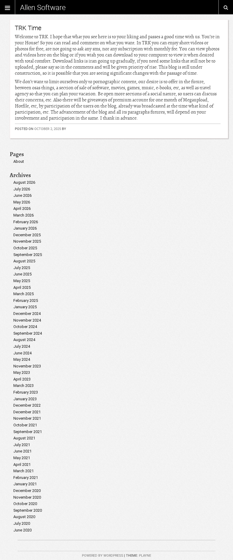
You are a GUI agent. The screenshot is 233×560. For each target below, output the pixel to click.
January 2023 (25, 399)
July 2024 (21, 346)
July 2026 (21, 189)
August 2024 (24, 339)
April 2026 (22, 208)
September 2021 (27, 431)
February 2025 (25, 300)
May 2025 (21, 280)
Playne (145, 556)
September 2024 (27, 333)
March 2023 (23, 385)
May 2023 (21, 372)
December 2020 (27, 490)
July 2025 (21, 267)
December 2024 (27, 313)
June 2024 (22, 353)
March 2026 (23, 215)
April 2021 (22, 464)
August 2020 (24, 516)
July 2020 (21, 523)
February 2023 (25, 392)
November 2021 (27, 418)
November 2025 (27, 241)
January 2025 (25, 307)
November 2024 (27, 320)
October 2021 (25, 425)
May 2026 (21, 202)
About (18, 161)
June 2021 (22, 451)
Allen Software (43, 7)
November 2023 (27, 366)
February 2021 (25, 477)
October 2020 (25, 503)
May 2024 (21, 359)
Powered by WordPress (102, 556)
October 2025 (25, 248)
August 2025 (24, 261)
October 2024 (25, 326)
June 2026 (22, 195)
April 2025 (22, 287)
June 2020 (22, 530)
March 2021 (23, 471)
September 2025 (27, 254)
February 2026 (25, 222)
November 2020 (27, 497)
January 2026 (25, 228)
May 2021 (21, 458)
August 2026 (24, 182)
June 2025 (22, 274)
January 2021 (25, 484)
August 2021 (24, 438)
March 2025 (23, 294)
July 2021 (21, 444)
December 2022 (27, 405)
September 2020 (27, 510)
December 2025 (27, 235)
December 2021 (27, 412)
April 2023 (22, 379)
